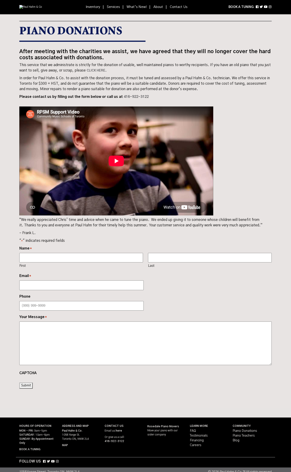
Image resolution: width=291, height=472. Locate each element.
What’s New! (137, 7)
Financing (197, 440)
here (119, 430)
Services (113, 7)
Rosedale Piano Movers (163, 426)
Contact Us (178, 7)
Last (151, 265)
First (22, 265)
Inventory (93, 7)
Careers (195, 445)
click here (96, 70)
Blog (236, 440)
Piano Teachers (244, 435)
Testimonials (199, 435)
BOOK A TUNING (241, 7)
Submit (26, 385)
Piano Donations (245, 430)
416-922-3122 (136, 97)
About (158, 7)
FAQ (193, 430)
